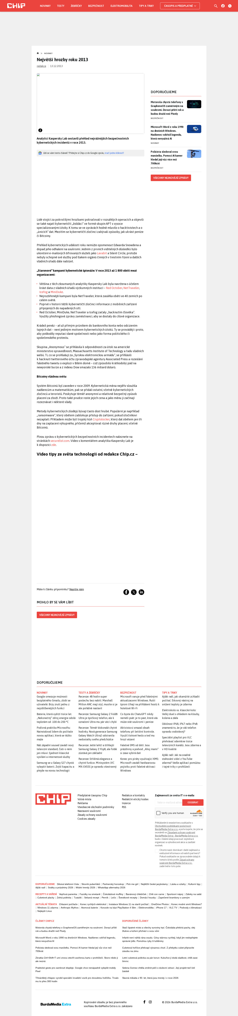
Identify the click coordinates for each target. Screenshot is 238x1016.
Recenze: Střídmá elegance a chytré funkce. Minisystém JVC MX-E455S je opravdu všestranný (98, 762)
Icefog (43, 292)
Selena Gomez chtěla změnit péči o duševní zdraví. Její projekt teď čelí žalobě (158, 970)
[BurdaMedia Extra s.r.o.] (53, 799)
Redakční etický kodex (135, 799)
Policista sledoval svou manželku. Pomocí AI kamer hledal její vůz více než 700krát (166, 157)
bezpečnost (128, 692)
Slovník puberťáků (90, 884)
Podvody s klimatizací (191, 907)
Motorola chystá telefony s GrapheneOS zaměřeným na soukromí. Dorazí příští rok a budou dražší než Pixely (167, 108)
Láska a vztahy (178, 884)
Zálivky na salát (193, 894)
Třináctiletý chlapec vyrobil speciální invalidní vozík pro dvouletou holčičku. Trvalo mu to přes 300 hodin (77, 980)
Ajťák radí (40, 887)
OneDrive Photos (160, 904)
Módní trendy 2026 (85, 887)
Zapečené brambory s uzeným (174, 897)
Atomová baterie (89, 907)
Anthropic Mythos (70, 907)
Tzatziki (78, 897)
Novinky (45, 5)
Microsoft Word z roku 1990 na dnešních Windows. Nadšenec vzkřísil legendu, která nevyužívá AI (167, 132)
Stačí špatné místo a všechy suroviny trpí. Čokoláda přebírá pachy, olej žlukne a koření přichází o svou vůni (158, 929)
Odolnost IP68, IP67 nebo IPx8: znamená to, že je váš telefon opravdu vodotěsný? (180, 727)
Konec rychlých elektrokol (93, 904)
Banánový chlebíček (136, 894)
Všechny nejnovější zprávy (56, 614)
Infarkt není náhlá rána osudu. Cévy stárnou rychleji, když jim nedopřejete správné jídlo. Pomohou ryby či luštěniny (160, 939)
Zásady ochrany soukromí (92, 814)
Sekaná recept (91, 897)
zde (53, 445)
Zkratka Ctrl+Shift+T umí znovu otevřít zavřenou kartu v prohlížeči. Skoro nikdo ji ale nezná (76, 959)
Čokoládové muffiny (113, 894)
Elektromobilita (121, 5)
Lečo (113, 897)
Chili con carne (156, 894)
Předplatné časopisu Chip (92, 795)
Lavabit (102, 253)
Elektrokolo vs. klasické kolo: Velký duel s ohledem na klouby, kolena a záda (180, 714)
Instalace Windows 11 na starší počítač (129, 904)
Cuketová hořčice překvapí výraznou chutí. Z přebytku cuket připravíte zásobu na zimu (158, 949)
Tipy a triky (146, 5)
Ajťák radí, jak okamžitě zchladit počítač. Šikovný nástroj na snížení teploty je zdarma (181, 700)
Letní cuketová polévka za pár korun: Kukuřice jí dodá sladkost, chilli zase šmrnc (160, 959)
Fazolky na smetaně (90, 894)
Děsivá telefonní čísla (68, 884)
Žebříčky (76, 5)
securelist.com (60, 440)
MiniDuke (57, 292)
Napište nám (76, 589)
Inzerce (126, 803)
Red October (114, 288)
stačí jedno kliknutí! (114, 153)
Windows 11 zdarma (47, 907)
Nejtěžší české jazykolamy (154, 884)
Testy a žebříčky (89, 692)
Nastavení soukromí (89, 810)
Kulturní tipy (194, 884)
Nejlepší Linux (44, 911)
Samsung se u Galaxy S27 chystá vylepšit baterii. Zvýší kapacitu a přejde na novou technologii (55, 766)
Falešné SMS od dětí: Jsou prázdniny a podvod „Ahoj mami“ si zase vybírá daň (139, 749)
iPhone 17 (161, 907)
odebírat (192, 802)
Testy (60, 5)
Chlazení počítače (68, 904)
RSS (124, 807)
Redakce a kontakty (133, 795)
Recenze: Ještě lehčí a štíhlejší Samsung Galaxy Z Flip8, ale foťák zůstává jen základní (98, 749)
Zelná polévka (64, 897)
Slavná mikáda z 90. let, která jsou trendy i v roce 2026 (150, 978)
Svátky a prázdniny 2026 (60, 887)
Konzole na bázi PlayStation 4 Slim (118, 907)
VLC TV (173, 907)
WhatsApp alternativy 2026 (111, 887)
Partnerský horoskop (113, 884)
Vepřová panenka (68, 894)
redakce (41, 66)
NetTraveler (131, 288)
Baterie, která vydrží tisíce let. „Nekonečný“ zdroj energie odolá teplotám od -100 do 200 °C (56, 718)
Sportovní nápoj (175, 894)
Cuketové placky (45, 897)
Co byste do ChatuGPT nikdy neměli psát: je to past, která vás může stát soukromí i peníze (139, 718)
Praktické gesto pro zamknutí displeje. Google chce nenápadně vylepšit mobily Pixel (75, 970)
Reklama (83, 803)
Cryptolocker (101, 419)
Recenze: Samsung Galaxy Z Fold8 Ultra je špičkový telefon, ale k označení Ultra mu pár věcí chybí (98, 718)
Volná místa (84, 799)
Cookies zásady (86, 818)
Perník (105, 897)
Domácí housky (148, 897)
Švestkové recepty (128, 897)
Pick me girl (132, 884)
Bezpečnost (96, 5)
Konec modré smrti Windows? (186, 904)
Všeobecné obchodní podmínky (96, 807)
